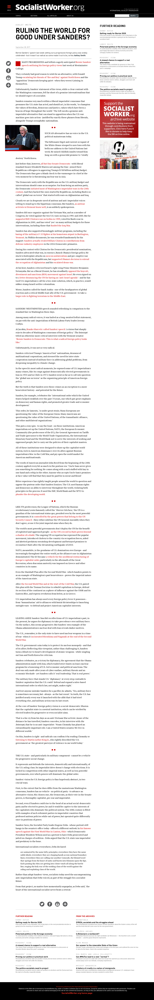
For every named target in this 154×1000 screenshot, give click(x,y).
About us (70, 16)
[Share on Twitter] (8, 65)
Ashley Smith (24, 25)
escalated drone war (63, 262)
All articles (52, 16)
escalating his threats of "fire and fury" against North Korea (51, 77)
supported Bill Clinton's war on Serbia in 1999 (38, 218)
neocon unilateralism (56, 255)
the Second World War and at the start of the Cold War (47, 583)
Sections (34, 16)
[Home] (60, 7)
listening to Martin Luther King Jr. (32, 739)
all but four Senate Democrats (55, 163)
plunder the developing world (30, 494)
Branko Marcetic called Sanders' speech (45, 329)
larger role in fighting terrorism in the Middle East (40, 296)
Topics (18, 16)
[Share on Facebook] (8, 72)
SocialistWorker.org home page (77, 992)
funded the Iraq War (60, 225)
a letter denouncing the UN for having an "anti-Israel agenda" (48, 277)
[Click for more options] (8, 86)
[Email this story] (8, 79)
